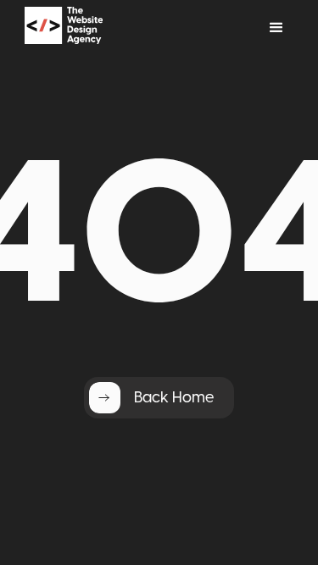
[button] (276, 28)
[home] (85, 28)
